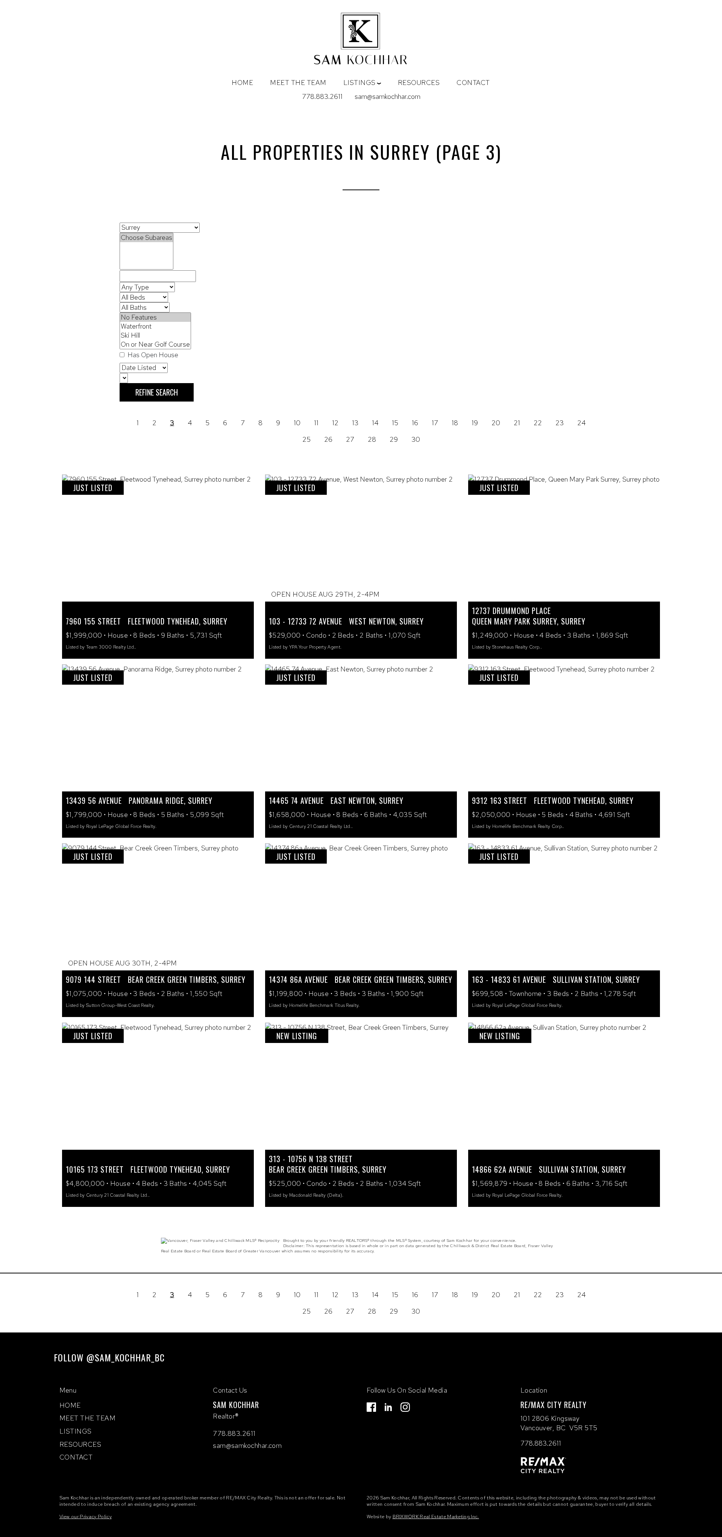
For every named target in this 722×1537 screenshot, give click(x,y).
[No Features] (155, 317)
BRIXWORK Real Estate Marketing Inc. (436, 1516)
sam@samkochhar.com (387, 96)
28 (372, 439)
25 (306, 439)
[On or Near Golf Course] (155, 344)
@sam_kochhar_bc (125, 1357)
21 (517, 422)
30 (415, 439)
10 (297, 422)
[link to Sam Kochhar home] (361, 40)
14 (375, 422)
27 (350, 439)
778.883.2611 (322, 96)
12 (335, 422)
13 (355, 422)
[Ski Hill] (155, 335)
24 (581, 422)
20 (495, 422)
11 (316, 422)
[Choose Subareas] (146, 237)
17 (435, 422)
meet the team (298, 82)
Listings (75, 1431)
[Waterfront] (155, 326)
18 (455, 422)
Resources (419, 82)
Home (242, 82)
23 (559, 422)
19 (475, 422)
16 (415, 422)
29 (394, 439)
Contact (473, 82)
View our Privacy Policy (85, 1516)
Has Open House (152, 354)
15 (395, 422)
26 (328, 439)
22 (538, 422)
